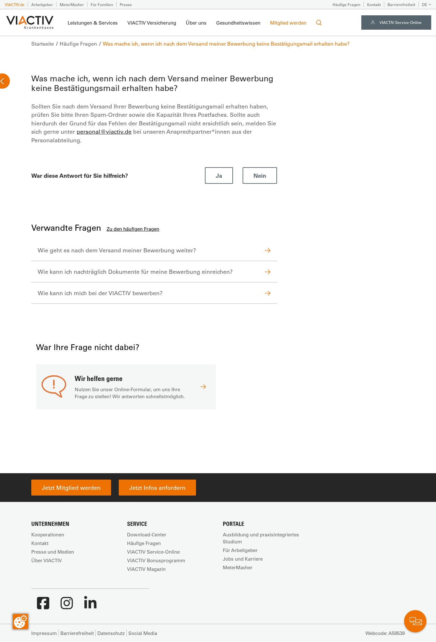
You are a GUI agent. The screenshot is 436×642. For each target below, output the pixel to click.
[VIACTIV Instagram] (67, 606)
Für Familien (102, 4)
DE (424, 4)
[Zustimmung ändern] (20, 621)
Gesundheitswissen (238, 22)
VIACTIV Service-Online (401, 22)
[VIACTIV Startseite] (30, 22)
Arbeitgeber (42, 4)
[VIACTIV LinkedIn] (90, 606)
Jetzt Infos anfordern (157, 487)
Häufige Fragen (346, 4)
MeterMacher (72, 4)
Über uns (196, 22)
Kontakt (374, 4)
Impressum (44, 633)
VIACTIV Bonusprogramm (156, 560)
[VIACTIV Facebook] (43, 606)
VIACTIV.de (15, 4)
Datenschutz (111, 633)
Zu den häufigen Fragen (133, 229)
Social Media (142, 633)
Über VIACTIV (46, 560)
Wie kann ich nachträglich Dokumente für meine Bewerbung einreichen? (135, 271)
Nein (259, 175)
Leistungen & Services (93, 22)
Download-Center (146, 534)
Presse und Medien (52, 552)
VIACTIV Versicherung (151, 22)
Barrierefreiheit (401, 4)
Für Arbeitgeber (240, 550)
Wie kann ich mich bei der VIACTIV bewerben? (100, 293)
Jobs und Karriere (243, 559)
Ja (219, 175)
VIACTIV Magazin (146, 569)
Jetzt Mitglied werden (71, 487)
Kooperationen (47, 534)
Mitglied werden (288, 22)
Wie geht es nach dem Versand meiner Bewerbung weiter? (117, 250)
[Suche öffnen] (319, 23)
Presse (126, 4)
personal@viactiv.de (104, 131)
